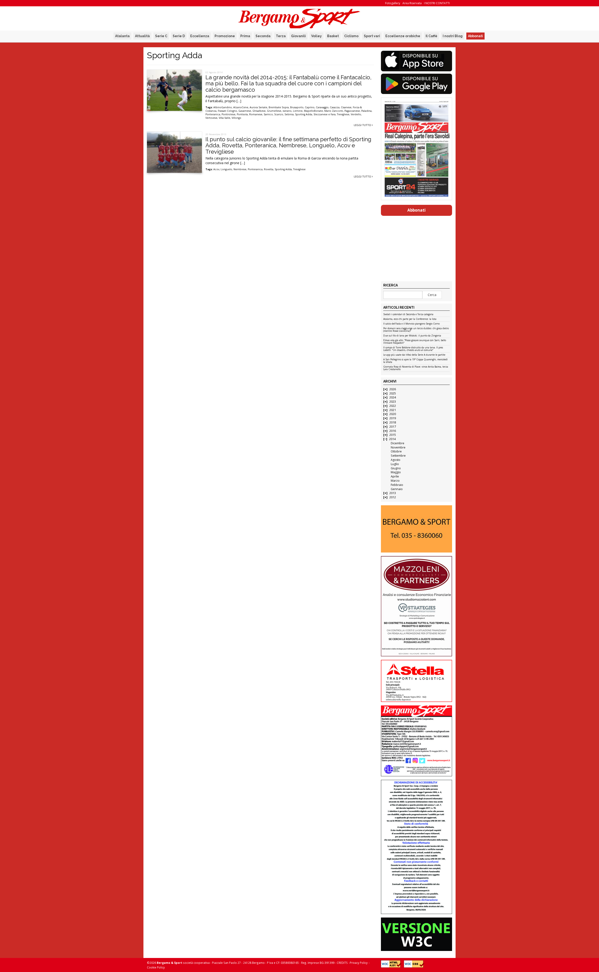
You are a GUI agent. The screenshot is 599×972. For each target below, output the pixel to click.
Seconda (263, 36)
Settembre (398, 456)
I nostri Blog (453, 36)
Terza (281, 36)
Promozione (225, 36)
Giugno (396, 468)
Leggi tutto (363, 125)
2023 (392, 402)
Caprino (309, 107)
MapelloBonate (313, 110)
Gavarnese (244, 110)
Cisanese (346, 107)
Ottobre (396, 451)
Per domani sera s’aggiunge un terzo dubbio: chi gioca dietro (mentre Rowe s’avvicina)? (416, 329)
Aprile (395, 476)
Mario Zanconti (333, 110)
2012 (392, 497)
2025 (392, 393)
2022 (392, 406)
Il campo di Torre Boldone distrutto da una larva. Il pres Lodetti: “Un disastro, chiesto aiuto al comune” (413, 349)
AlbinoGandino (222, 107)
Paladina (366, 110)
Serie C (161, 36)
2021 (392, 410)
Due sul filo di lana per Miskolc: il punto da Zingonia (412, 335)
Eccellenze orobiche (402, 36)
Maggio (396, 472)
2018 (392, 422)
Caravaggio (322, 107)
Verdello (356, 114)
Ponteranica (212, 114)
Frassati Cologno (227, 110)
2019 (392, 418)
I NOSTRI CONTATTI (437, 3)
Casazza (335, 107)
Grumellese (274, 110)
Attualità (142, 36)
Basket (333, 36)
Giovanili (298, 36)
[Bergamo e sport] (416, 529)
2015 (392, 435)
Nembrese (240, 169)
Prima (245, 36)
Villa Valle (224, 117)
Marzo (395, 481)
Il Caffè (431, 36)
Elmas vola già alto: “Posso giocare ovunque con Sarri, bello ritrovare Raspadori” (414, 341)
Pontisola (242, 114)
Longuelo (226, 169)
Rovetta (268, 169)
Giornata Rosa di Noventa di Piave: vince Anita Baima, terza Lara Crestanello (415, 368)
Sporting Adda (303, 114)
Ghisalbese (259, 110)
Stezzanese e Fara (325, 114)
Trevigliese (343, 114)
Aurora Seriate (258, 107)
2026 (392, 389)
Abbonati (475, 36)
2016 (392, 431)
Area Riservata (412, 3)
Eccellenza (199, 36)
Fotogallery (392, 3)
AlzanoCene (240, 107)
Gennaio (397, 489)
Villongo (236, 117)
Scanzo (278, 114)
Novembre (398, 447)
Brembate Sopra (279, 107)
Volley (316, 36)
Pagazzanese (352, 110)
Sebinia (289, 114)
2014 (392, 439)
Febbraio (397, 485)
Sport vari (372, 36)
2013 (392, 493)
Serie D (179, 36)
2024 (392, 397)
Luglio (395, 464)
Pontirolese (228, 114)
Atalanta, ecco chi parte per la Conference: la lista (409, 319)
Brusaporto (296, 107)
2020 (392, 414)
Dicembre (397, 443)
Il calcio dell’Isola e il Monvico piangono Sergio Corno (411, 323)
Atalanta (122, 36)
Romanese (255, 114)
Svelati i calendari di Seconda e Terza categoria (408, 314)
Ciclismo (351, 36)
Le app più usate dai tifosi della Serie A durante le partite (414, 355)
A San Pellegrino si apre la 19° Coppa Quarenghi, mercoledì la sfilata (415, 361)
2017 (392, 427)
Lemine (298, 110)
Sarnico (268, 114)
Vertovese (211, 117)
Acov (216, 169)
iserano (287, 110)
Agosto (395, 460)
